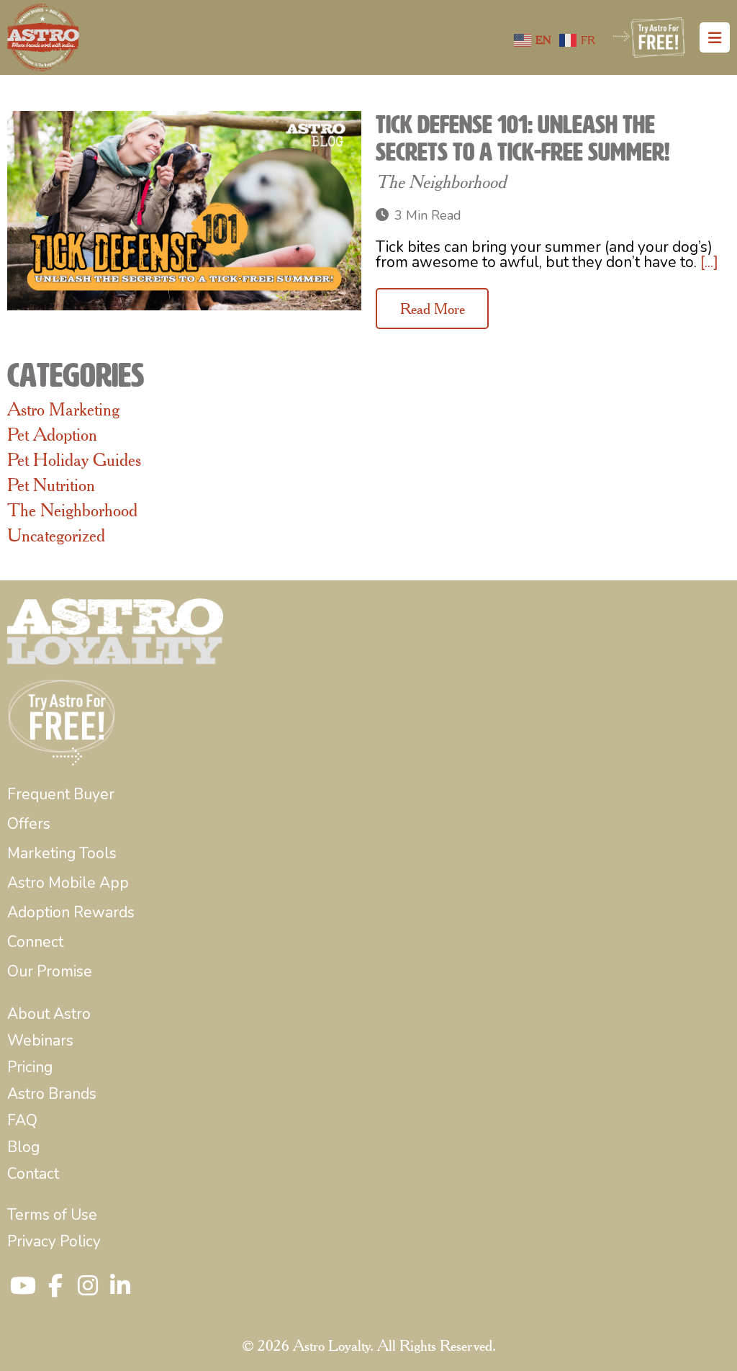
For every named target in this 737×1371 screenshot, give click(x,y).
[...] (709, 262)
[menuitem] (60, 794)
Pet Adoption (52, 434)
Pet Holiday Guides (74, 459)
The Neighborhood (441, 181)
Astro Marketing (63, 409)
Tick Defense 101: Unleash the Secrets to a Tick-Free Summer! (522, 138)
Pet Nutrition (51, 484)
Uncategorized (56, 535)
